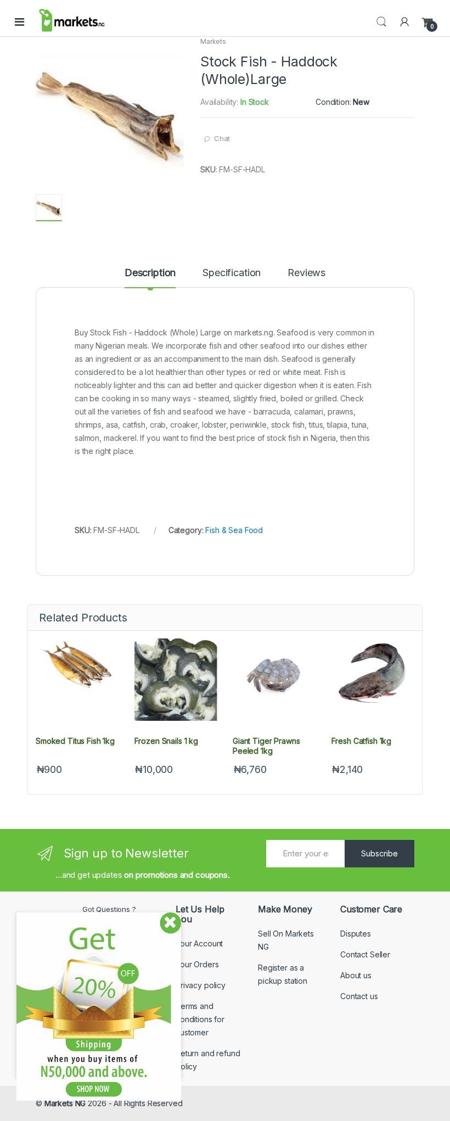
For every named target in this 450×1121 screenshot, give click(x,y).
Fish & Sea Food (234, 530)
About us (356, 975)
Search (381, 22)
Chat (222, 138)
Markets (213, 41)
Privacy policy (201, 985)
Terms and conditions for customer (200, 1019)
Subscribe (379, 853)
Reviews (306, 273)
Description (150, 273)
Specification (232, 273)
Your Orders (197, 964)
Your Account (199, 943)
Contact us (359, 996)
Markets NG (65, 1103)
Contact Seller (365, 954)
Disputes (355, 933)
